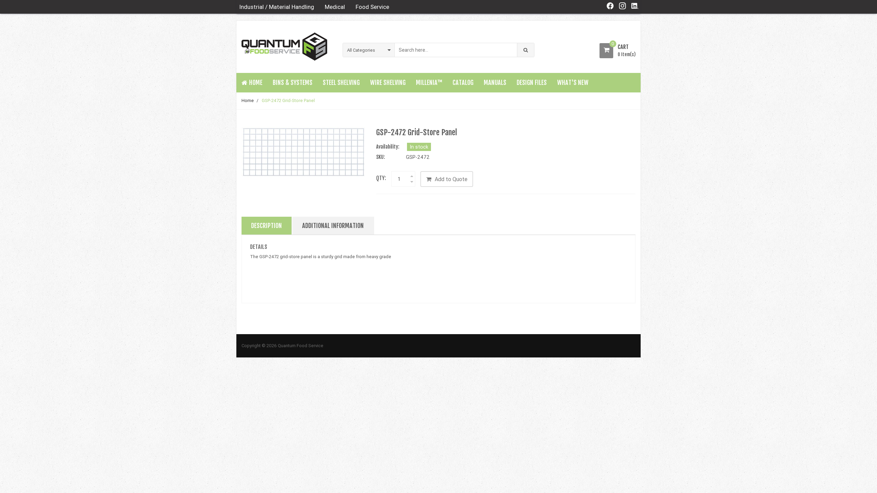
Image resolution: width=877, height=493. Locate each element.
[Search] (525, 50)
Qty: (381, 178)
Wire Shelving (388, 82)
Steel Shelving (341, 82)
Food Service (372, 7)
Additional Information (333, 225)
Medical (335, 7)
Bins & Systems (292, 82)
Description (266, 225)
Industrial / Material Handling (276, 7)
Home (248, 100)
